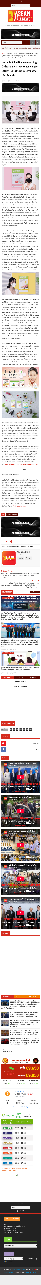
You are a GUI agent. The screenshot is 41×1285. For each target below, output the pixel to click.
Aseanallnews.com (19, 1269)
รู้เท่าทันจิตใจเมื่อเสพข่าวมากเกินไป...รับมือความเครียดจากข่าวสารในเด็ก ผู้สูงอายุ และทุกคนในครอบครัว (20, 669)
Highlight (20, 997)
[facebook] (19, 2)
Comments (33, 997)
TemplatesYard (9, 1272)
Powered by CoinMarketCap (20, 1107)
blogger (7, 677)
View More (36, 592)
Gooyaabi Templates (30, 1272)
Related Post (7, 592)
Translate (11, 1261)
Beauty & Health (12, 54)
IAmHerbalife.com (19, 506)
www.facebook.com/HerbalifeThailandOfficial (21, 464)
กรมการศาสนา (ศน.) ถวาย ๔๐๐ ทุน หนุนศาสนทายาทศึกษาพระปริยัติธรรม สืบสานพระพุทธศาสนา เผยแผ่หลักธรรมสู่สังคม (24, 1032)
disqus (20, 677)
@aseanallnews (7, 1051)
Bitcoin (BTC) (19, 1091)
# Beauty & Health (11, 515)
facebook (33, 677)
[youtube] (22, 2)
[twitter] (23, 1211)
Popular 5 (7, 997)
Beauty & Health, (23, 81)
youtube (20, 558)
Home (3, 54)
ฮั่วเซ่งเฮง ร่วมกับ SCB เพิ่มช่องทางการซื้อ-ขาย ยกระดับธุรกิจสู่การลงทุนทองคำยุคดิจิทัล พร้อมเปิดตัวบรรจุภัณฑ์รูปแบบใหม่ (24, 1014)
